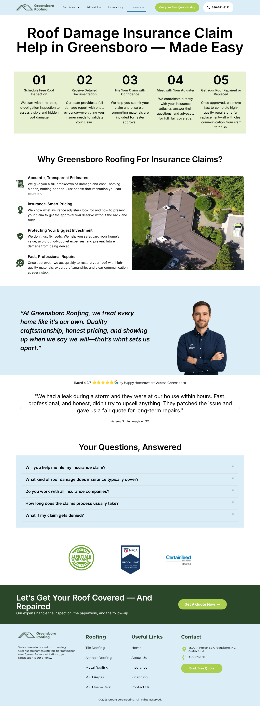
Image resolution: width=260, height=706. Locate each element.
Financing (115, 7)
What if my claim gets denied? (54, 515)
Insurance (136, 7)
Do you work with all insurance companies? (67, 491)
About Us (94, 7)
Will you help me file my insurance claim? (65, 467)
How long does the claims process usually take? (72, 503)
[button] (20, 408)
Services (69, 7)
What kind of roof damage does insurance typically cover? (82, 479)
